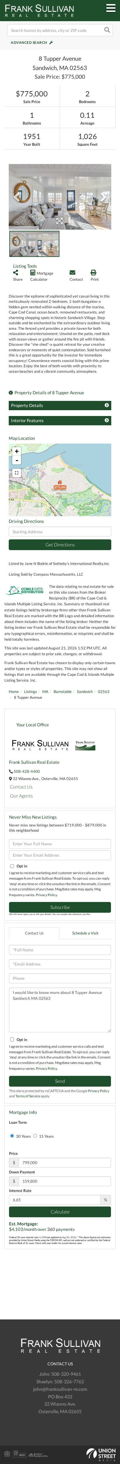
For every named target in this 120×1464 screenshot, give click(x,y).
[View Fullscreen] (16, 473)
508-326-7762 (69, 1381)
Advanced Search (29, 42)
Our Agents (21, 795)
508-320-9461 (66, 1374)
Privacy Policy (46, 895)
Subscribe (60, 907)
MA (45, 691)
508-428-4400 (27, 771)
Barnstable (63, 691)
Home (14, 691)
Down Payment (22, 1172)
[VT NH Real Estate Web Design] (60, 1454)
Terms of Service (27, 1096)
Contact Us (21, 786)
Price (13, 1153)
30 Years (23, 1136)
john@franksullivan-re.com (60, 1389)
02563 (104, 691)
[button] (106, 30)
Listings (30, 691)
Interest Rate (20, 1190)
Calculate (60, 1211)
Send (60, 1081)
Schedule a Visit (85, 933)
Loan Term (18, 1122)
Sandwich (85, 691)
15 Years (46, 1136)
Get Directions (60, 544)
